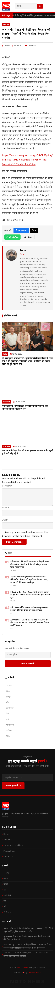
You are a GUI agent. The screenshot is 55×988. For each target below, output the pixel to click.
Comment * (7, 486)
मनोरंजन (6, 24)
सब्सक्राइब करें (27, 663)
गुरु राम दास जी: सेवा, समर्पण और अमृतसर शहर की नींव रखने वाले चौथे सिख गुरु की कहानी (27, 938)
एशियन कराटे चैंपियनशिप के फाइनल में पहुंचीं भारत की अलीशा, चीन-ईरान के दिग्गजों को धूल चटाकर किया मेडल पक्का (29, 564)
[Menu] (50, 6)
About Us (8, 840)
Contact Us (8, 857)
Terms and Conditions (13, 845)
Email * (5, 520)
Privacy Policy (10, 851)
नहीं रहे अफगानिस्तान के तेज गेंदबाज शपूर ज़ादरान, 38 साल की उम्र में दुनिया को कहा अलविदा (29, 608)
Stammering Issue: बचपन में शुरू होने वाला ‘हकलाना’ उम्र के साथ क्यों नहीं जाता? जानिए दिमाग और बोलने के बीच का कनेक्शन (28, 946)
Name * (5, 508)
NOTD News (22, 968)
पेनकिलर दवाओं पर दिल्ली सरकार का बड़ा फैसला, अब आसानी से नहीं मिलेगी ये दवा (25, 407)
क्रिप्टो (8, 697)
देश (7, 714)
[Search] (40, 6)
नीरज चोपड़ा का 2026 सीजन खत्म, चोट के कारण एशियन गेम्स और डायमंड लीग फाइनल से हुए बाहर (27, 954)
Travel (9, 685)
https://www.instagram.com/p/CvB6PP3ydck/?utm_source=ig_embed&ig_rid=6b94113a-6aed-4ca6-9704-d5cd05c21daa (27, 160)
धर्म (7, 719)
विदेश (5, 354)
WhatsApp (13, 237)
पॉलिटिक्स (6, 402)
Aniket (7, 46)
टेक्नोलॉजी (9, 708)
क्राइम (8, 691)
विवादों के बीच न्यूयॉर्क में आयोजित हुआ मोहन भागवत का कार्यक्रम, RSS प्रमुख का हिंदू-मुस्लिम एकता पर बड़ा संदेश (28, 930)
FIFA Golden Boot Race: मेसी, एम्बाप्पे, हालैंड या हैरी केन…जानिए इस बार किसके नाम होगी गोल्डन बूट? (30, 595)
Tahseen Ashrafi (35, 972)
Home (6, 834)
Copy (29, 237)
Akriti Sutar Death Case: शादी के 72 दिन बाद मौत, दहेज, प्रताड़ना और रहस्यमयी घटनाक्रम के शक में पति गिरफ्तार (29, 623)
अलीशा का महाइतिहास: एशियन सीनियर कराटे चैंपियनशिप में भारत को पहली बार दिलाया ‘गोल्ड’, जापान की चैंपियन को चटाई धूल (29, 580)
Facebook (22, 230)
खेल (7, 702)
